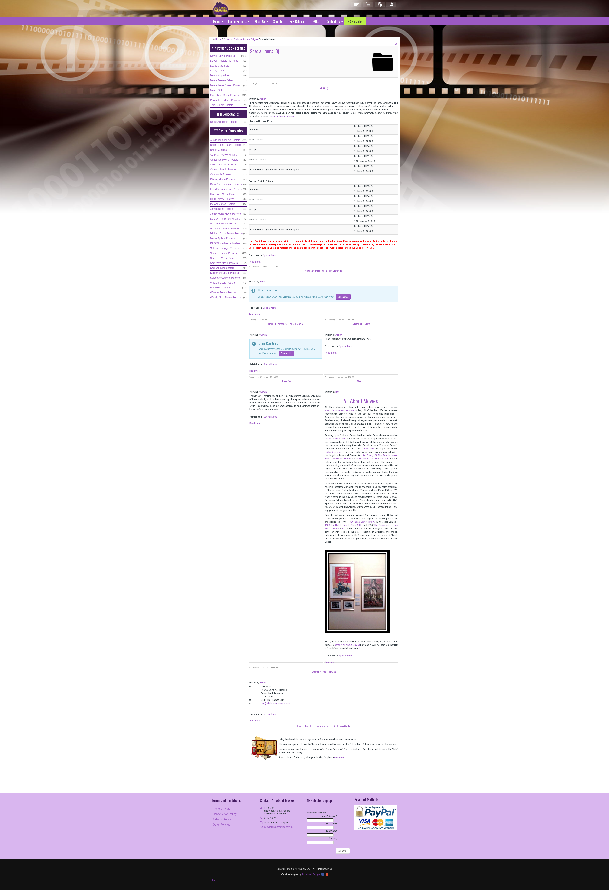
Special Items (269, 255)
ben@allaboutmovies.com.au (275, 703)
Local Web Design (311, 874)
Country (333, 838)
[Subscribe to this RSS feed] (396, 44)
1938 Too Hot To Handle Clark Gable (343, 525)
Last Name (331, 831)
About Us (361, 381)
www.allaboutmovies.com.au (339, 410)
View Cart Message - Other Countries (323, 271)
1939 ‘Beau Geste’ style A (361, 522)
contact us (339, 757)
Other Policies (221, 824)
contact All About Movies (281, 116)
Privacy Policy (221, 808)
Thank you (286, 381)
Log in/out (391, 3)
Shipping (323, 88)
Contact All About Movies (277, 800)
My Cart (368, 3)
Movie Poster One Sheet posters (372, 458)
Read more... (255, 262)
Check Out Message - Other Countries (285, 324)
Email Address (329, 816)
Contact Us (343, 297)
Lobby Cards (368, 448)
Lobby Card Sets (333, 452)
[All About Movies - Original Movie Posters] (220, 8)
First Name (331, 823)
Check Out (356, 3)
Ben (337, 392)
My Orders (380, 3)
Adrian (262, 99)
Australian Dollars (361, 324)
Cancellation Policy (225, 814)
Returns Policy (222, 819)
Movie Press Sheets (341, 458)
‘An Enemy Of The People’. (376, 455)
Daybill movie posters (335, 438)
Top (214, 880)
